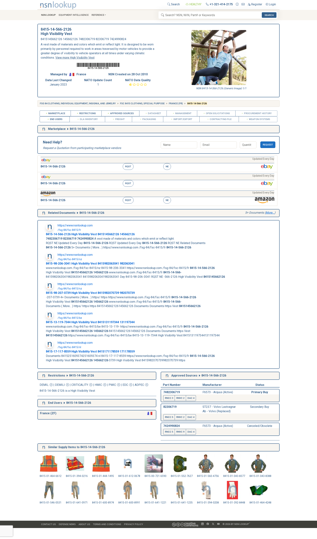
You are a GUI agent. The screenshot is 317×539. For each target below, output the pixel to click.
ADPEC (139, 385)
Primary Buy (259, 392)
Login (272, 4)
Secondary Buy (259, 407)
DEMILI (60, 385)
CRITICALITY (79, 385)
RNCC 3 (169, 398)
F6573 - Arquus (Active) (218, 392)
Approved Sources (122, 113)
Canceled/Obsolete (259, 426)
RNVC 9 (180, 431)
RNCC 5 (169, 417)
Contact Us (48, 524)
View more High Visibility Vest (74, 57)
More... (270, 212)
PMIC (112, 385)
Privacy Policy (133, 524)
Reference (98, 15)
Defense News (67, 524)
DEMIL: (45, 385)
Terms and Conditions (107, 524)
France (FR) (176, 103)
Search (175, 4)
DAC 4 (190, 398)
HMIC (98, 385)
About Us (84, 524)
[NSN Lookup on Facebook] (207, 524)
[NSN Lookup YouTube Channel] (218, 524)
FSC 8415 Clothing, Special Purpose (142, 103)
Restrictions (87, 113)
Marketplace (56, 113)
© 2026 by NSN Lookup (236, 523)
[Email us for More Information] (243, 4)
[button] (157, 163)
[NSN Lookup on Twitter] (213, 524)
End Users (55, 119)
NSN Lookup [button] (48, 15)
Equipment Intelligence (74, 15)
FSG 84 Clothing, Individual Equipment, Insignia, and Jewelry (78, 103)
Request (268, 144)
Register (256, 4)
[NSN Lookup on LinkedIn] (202, 524)
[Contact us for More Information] (237, 4)
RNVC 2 (180, 398)
